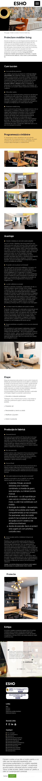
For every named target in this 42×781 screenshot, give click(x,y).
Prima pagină (6, 32)
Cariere (8, 708)
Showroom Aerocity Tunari (14, 744)
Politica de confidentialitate (13, 711)
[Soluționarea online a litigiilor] (17, 696)
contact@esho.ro (14, 734)
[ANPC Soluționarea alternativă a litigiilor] (17, 690)
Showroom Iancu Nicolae (13, 747)
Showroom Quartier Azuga (14, 739)
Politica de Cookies (11, 713)
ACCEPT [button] (12, 776)
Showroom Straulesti (12, 745)
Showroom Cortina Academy (14, 737)
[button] (17, 669)
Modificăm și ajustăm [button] (11, 415)
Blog (7, 706)
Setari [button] (5, 776)
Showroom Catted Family (13, 749)
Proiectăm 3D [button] (9, 406)
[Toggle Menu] (37, 3)
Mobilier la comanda (14, 32)
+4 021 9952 (12, 732)
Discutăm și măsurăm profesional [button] (15, 396)
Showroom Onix (11, 750)
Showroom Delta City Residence (15, 742)
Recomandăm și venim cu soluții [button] (15, 410)
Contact (8, 709)
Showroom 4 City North (13, 741)
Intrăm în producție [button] (11, 419)
